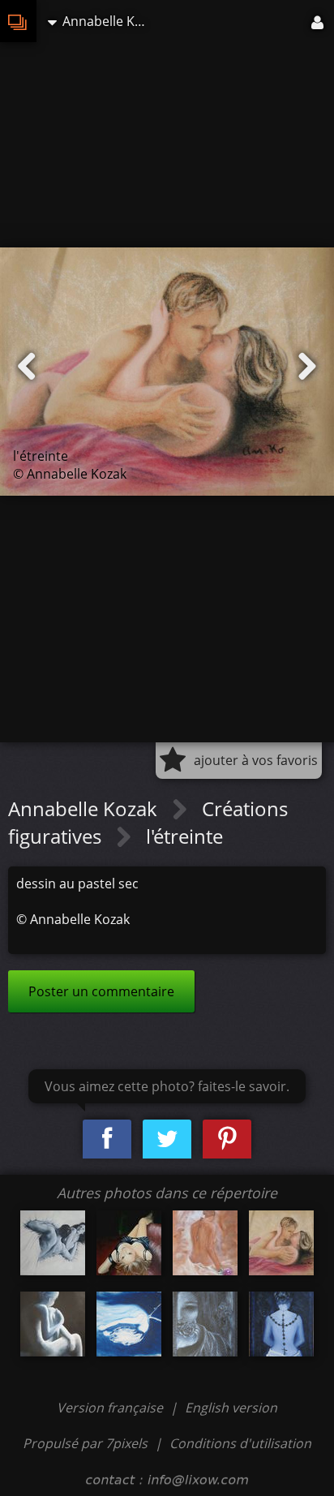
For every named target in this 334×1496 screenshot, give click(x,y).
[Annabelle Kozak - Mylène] (128, 1242)
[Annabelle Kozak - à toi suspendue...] (128, 1324)
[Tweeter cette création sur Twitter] (167, 1139)
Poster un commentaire (101, 991)
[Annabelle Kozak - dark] (205, 1324)
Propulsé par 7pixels (85, 1443)
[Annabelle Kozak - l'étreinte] (281, 1242)
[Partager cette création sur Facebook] (107, 1139)
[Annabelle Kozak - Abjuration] (281, 1324)
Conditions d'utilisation (240, 1443)
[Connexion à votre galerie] (318, 21)
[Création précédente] (27, 366)
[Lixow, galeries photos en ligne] (18, 21)
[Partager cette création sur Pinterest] (227, 1139)
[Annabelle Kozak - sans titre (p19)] (52, 1324)
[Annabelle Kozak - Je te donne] (52, 1242)
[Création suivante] (307, 366)
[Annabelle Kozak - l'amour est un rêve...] (205, 1242)
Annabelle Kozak (85, 808)
